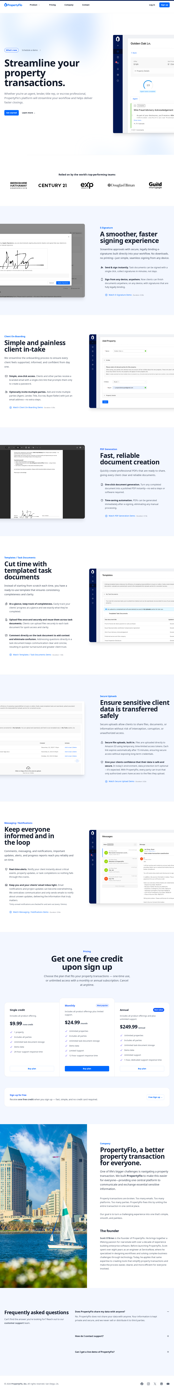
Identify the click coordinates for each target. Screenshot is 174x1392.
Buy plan (32, 1068)
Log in (152, 9)
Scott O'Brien (107, 1238)
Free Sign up (155, 1097)
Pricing (52, 9)
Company (68, 9)
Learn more (28, 112)
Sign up (164, 9)
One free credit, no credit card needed (87, 2)
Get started (11, 112)
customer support (14, 1323)
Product (33, 9)
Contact (85, 9)
